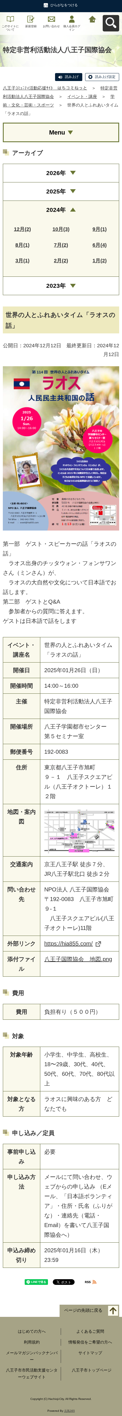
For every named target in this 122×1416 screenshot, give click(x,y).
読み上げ (72, 77)
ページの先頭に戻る (83, 1310)
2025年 (56, 191)
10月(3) (61, 229)
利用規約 (32, 1342)
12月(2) (22, 229)
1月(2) (99, 260)
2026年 (56, 173)
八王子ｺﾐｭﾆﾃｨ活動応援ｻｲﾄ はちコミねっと (45, 88)
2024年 (56, 209)
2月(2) (61, 260)
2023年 (56, 285)
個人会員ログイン (71, 28)
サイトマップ (90, 1353)
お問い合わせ (51, 26)
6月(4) (99, 245)
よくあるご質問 (90, 1331)
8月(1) (22, 245)
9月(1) (99, 229)
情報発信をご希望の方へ (90, 1342)
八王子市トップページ (92, 1370)
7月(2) (61, 245)
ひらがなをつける (64, 5)
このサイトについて (10, 28)
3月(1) (22, 260)
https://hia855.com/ (68, 943)
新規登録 (31, 26)
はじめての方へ (32, 1331)
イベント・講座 (82, 96)
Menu (57, 132)
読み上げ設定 (105, 77)
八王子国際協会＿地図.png (78, 959)
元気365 (69, 1410)
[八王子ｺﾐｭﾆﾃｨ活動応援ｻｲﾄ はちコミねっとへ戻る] (92, 19)
